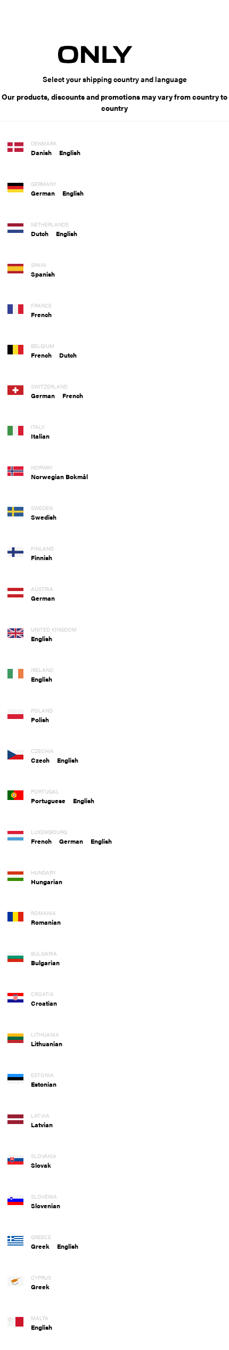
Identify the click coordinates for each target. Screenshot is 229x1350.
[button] (45, 152)
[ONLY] (115, 54)
